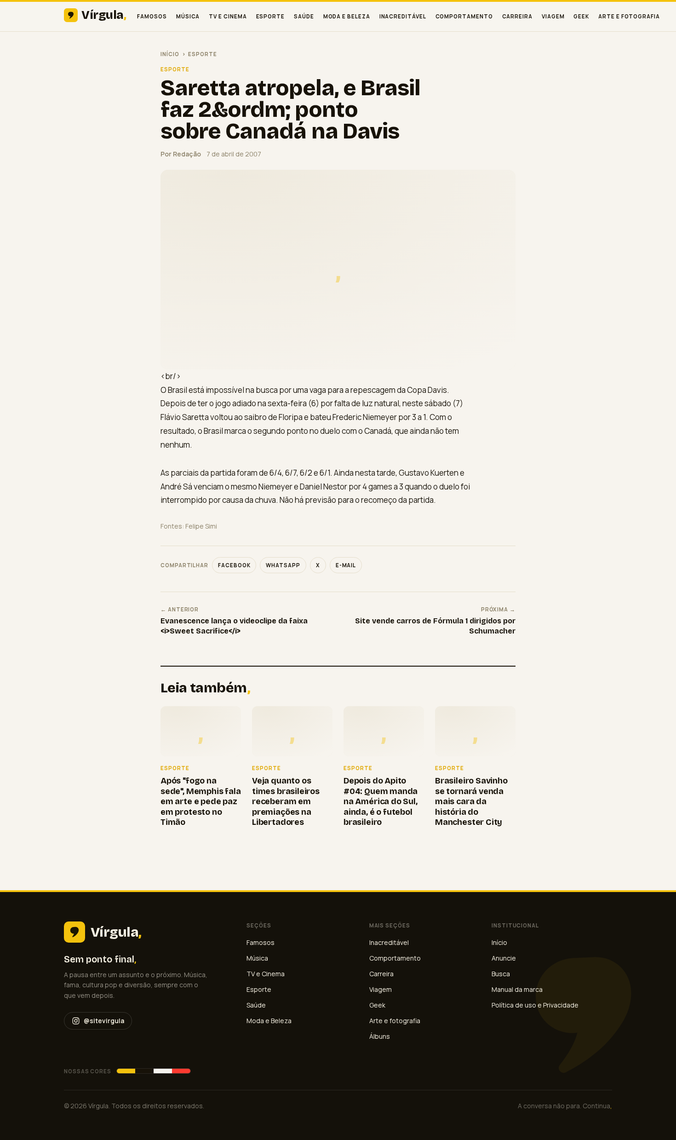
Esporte (270, 16)
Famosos (151, 16)
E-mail (346, 565)
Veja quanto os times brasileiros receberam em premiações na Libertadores (286, 801)
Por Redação (180, 154)
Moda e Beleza (346, 16)
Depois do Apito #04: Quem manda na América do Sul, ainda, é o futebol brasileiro (381, 801)
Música (188, 16)
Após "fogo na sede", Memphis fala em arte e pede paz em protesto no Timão (200, 801)
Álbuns (379, 1036)
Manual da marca (517, 989)
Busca (501, 973)
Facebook (234, 565)
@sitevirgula (104, 1020)
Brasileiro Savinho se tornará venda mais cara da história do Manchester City (471, 801)
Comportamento (464, 16)
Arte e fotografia (629, 16)
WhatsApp (283, 565)
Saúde (304, 16)
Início (169, 54)
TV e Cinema (227, 16)
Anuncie (504, 958)
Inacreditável (402, 16)
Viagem (553, 16)
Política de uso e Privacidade (535, 1005)
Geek (581, 16)
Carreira (517, 16)
